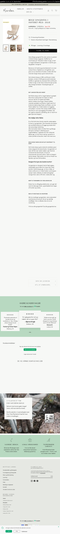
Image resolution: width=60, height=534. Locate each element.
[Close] (58, 526)
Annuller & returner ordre (9, 489)
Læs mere (28, 528)
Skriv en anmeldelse (30, 349)
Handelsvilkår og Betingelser (10, 470)
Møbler (21, 9)
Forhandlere (6, 479)
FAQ (4, 482)
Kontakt (5, 487)
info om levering (42, 281)
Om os (29, 12)
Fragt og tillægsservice (40, 28)
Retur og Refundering (8, 475)
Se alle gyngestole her (49, 206)
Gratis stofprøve (35, 9)
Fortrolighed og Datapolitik (9, 472)
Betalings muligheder (8, 484)
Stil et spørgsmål (42, 285)
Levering (5, 477)
